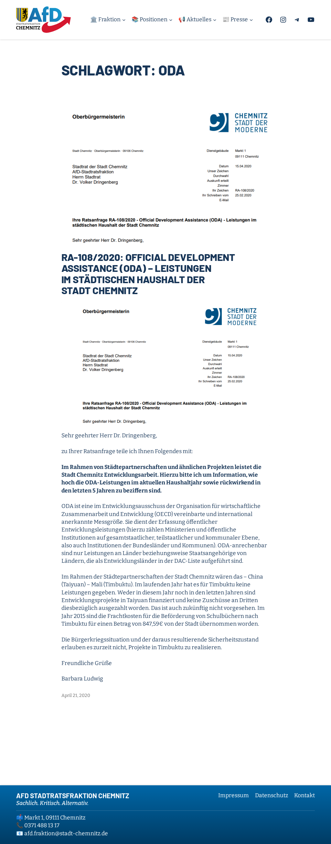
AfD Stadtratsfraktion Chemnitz (72, 795)
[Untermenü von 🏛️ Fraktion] (123, 19)
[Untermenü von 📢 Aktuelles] (214, 19)
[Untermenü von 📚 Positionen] (170, 19)
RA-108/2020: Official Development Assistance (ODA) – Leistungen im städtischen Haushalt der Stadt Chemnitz (148, 274)
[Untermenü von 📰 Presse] (251, 19)
